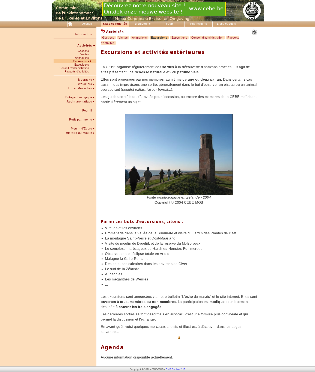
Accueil (87, 23)
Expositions (81, 64)
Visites (84, 54)
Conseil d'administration (74, 68)
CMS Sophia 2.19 (175, 369)
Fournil (171, 23)
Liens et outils (226, 23)
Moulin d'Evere (81, 128)
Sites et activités (115, 23)
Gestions (83, 51)
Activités (84, 45)
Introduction (83, 34)
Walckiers (85, 84)
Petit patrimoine (80, 119)
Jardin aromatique (79, 101)
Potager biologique (78, 97)
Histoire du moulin (79, 132)
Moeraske (85, 79)
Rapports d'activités (76, 71)
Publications (198, 23)
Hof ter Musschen (79, 88)
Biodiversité (143, 23)
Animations (82, 57)
